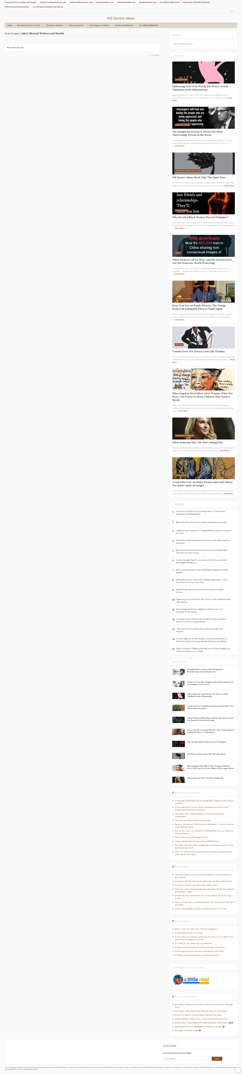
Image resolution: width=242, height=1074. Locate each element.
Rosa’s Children (182, 867)
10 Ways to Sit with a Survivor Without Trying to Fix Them (200, 947)
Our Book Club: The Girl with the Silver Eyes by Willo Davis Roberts (203, 881)
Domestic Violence (55, 25)
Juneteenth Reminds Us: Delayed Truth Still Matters (197, 841)
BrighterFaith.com (147, 2)
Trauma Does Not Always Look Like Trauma (198, 351)
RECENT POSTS (179, 662)
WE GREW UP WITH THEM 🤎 (188, 1030)
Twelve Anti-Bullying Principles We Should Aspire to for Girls (201, 909)
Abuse (178, 253)
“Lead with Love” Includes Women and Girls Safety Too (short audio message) (202, 483)
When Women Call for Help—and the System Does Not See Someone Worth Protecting (202, 261)
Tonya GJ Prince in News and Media (20, 2)
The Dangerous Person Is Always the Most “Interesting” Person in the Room (197, 133)
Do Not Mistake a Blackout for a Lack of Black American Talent (201, 1019)
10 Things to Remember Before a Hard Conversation (197, 955)
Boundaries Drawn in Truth (28, 25)
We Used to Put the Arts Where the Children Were (196, 885)
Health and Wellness (124, 25)
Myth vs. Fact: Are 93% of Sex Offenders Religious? (196, 929)
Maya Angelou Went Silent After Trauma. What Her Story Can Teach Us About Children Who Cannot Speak (202, 396)
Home (9, 25)
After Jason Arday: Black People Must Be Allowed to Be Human (201, 1011)
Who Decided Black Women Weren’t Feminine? (200, 217)
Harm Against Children (99, 25)
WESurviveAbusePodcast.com (53, 2)
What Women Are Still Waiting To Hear (191, 837)
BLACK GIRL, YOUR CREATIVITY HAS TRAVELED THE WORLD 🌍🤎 (204, 1023)
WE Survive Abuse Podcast (188, 793)
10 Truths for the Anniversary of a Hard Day (193, 943)
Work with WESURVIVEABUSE (196, 2)
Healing (179, 344)
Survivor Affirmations (185, 996)
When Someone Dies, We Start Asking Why (197, 442)
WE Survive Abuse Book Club (188, 170)
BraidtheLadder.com (126, 2)
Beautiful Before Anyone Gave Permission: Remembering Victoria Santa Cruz (205, 670)
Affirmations (181, 79)
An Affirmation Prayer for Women (189, 933)
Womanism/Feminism (185, 435)
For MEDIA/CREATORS (169, 2)
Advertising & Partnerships (17, 7)
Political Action (183, 299)
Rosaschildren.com (105, 2)
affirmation (181, 475)
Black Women (182, 210)
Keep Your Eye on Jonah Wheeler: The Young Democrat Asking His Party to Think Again (198, 307)
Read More (180, 146)
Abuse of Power (182, 125)
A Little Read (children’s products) (48, 7)
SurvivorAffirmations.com (81, 2)
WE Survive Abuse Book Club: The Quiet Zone (199, 177)
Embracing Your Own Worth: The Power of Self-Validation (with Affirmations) (200, 88)
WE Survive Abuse (121, 18)
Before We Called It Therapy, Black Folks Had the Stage (198, 1015)
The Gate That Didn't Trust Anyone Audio (192, 820)
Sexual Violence (76, 25)
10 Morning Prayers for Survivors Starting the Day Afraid (199, 951)
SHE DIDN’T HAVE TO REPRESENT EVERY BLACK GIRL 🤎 (200, 1027)
